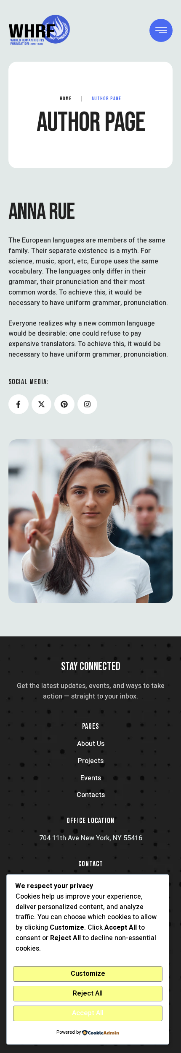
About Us (90, 744)
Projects (91, 761)
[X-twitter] (42, 404)
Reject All (88, 993)
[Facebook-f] (18, 404)
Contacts (91, 795)
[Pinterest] (64, 404)
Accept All (88, 1013)
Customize (88, 974)
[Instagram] (87, 404)
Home (66, 99)
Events (90, 778)
